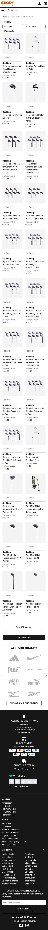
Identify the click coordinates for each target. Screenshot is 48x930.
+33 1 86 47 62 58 (24, 732)
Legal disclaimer (9, 835)
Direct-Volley (7, 862)
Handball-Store (8, 874)
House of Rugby (9, 877)
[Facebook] (21, 925)
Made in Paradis (9, 883)
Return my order (9, 811)
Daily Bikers (7, 856)
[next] (46, 676)
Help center (7, 805)
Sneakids (29, 871)
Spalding (6, 63)
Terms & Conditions (10, 829)
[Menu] (3, 10)
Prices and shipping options (14, 841)
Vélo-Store (29, 883)
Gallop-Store (7, 871)
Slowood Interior (32, 862)
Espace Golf (7, 865)
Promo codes (8, 814)
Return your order (24, 771)
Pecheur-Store (31, 859)
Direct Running (8, 859)
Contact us (24, 725)
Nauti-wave (30, 854)
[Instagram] (27, 925)
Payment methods (10, 838)
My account (7, 802)
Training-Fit (30, 874)
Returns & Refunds (10, 832)
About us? (6, 823)
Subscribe (24, 908)
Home (4, 16)
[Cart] (46, 4)
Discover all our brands (24, 703)
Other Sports (15, 16)
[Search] (9, 10)
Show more (24, 637)
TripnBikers (30, 880)
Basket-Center (8, 854)
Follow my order (9, 808)
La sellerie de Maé (10, 880)
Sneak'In (29, 868)
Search (14, 10)
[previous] (1, 676)
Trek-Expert (30, 877)
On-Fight (29, 856)
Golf (23, 16)
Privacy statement (9, 844)
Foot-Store (6, 868)
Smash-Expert (31, 865)
